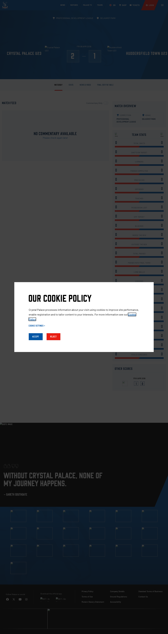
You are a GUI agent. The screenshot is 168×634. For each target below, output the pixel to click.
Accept (35, 336)
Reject (53, 336)
